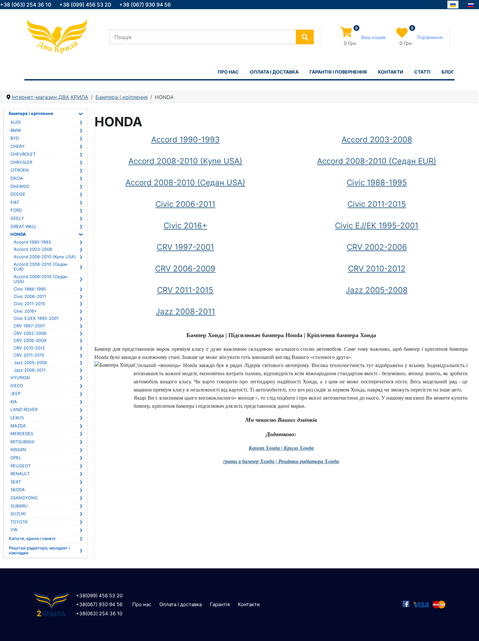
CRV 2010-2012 (29, 347)
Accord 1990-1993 (32, 242)
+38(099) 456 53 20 (99, 595)
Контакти (390, 72)
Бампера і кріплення (31, 113)
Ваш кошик (373, 37)
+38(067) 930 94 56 (99, 604)
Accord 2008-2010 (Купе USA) (45, 256)
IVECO (16, 385)
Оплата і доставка (274, 72)
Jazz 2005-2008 (30, 362)
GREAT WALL (23, 226)
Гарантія (220, 604)
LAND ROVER (23, 409)
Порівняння (430, 37)
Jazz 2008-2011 (30, 370)
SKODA (17, 489)
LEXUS (17, 417)
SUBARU (19, 505)
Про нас (228, 72)
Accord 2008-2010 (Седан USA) (40, 279)
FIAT (14, 202)
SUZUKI (18, 513)
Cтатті (422, 72)
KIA (13, 401)
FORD (16, 210)
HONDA (18, 234)
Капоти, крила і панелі (32, 538)
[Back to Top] (467, 629)
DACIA (16, 178)
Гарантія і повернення (338, 72)
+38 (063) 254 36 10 (25, 4)
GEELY (17, 218)
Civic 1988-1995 (30, 289)
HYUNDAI (20, 377)
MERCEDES (21, 433)
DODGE (17, 194)
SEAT (15, 481)
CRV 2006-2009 (30, 340)
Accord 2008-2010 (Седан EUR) (40, 267)
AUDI (15, 122)
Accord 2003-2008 (33, 249)
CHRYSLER (21, 162)
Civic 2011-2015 (29, 303)
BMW (15, 130)
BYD (14, 138)
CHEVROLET (23, 154)
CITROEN (19, 170)
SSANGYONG (24, 497)
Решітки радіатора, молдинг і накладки (39, 550)
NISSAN (18, 449)
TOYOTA (19, 521)
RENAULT (20, 473)
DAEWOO (19, 186)
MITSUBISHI (22, 441)
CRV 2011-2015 (29, 355)
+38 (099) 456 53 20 (85, 4)
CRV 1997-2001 (29, 325)
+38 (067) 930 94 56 (145, 4)
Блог (448, 72)
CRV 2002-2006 (30, 333)
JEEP (15, 393)
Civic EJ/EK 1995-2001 (36, 318)
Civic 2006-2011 (30, 296)
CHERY (17, 146)
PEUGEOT (20, 465)
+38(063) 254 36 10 (99, 613)
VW (13, 529)
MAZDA (18, 425)
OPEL (15, 457)
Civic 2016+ (25, 311)
